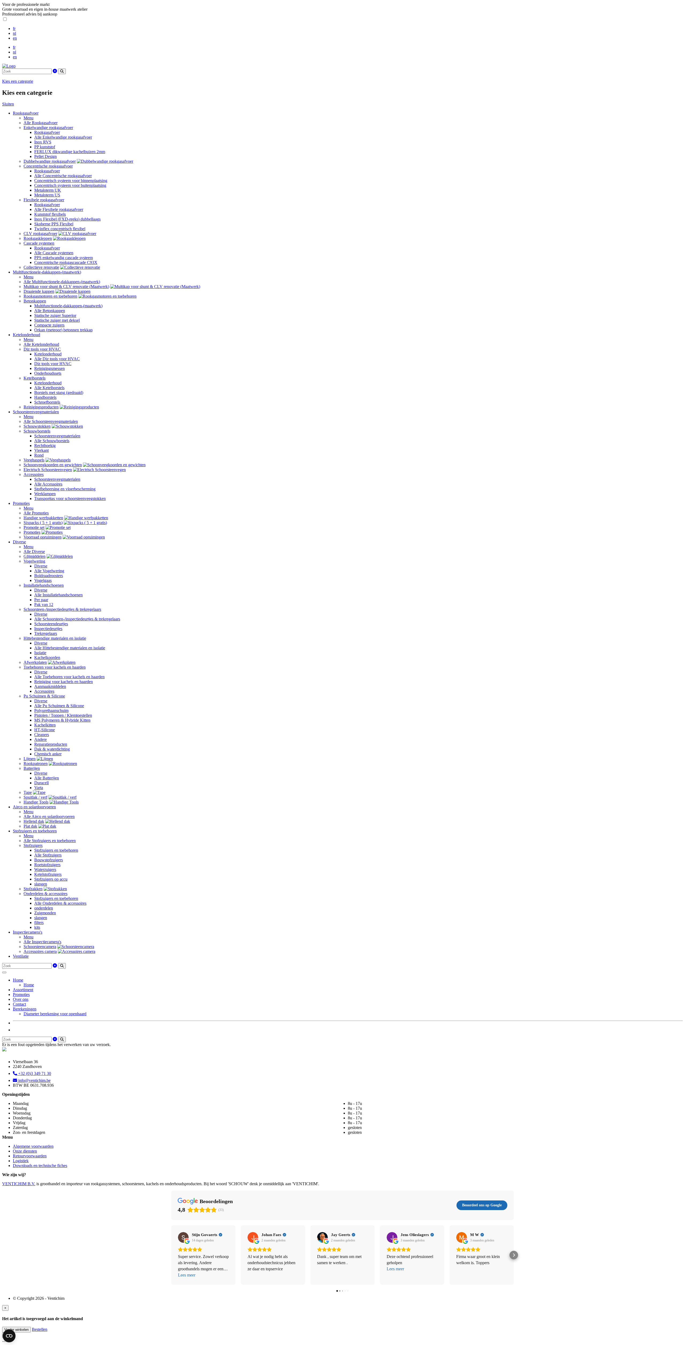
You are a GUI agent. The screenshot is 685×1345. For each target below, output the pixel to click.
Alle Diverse (34, 551)
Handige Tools (36, 802)
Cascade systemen (39, 243)
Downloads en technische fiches (40, 1165)
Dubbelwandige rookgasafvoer (50, 161)
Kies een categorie (17, 81)
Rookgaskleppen (38, 238)
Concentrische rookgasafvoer (48, 166)
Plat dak (30, 826)
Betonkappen (35, 301)
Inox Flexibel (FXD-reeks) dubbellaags (67, 219)
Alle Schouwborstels (51, 440)
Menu (28, 118)
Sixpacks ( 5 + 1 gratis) (43, 522)
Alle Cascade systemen (53, 253)
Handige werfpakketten (43, 518)
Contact (19, 1004)
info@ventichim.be (34, 1080)
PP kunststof (44, 147)
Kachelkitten (45, 725)
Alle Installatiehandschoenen (58, 595)
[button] (171, 1255)
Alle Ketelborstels (49, 387)
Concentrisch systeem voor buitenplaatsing (70, 185)
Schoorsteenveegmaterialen (36, 412)
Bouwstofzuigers (48, 860)
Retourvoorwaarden (30, 1156)
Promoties (21, 503)
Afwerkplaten (35, 662)
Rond (39, 455)
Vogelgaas (43, 580)
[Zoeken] (62, 71)
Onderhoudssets (47, 373)
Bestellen (39, 1329)
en (15, 38)
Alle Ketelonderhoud (41, 344)
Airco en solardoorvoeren (34, 807)
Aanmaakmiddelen (50, 686)
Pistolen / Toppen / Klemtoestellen (63, 715)
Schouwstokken (37, 426)
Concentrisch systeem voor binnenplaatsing (70, 180)
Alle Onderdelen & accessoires (60, 903)
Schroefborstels (47, 402)
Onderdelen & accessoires (45, 893)
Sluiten (8, 104)
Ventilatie (21, 956)
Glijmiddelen (34, 556)
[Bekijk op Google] (183, 1237)
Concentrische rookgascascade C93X (65, 262)
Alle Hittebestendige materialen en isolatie (69, 648)
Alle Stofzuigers (48, 855)
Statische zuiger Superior (55, 315)
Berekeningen (24, 1009)
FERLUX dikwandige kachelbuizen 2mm (69, 151)
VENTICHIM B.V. (18, 1183)
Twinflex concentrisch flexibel (59, 228)
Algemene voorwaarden (33, 1146)
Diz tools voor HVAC (42, 349)
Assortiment (23, 989)
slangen (40, 884)
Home (18, 980)
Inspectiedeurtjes (48, 628)
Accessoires (34, 474)
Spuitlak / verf (35, 797)
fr (14, 28)
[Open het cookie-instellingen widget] (9, 1335)
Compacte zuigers (49, 325)
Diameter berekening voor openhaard (55, 1013)
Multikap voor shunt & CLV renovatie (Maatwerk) (66, 286)
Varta (38, 787)
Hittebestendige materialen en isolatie (55, 638)
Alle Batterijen (46, 778)
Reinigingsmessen (49, 368)
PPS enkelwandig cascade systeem (63, 257)
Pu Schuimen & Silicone (44, 696)
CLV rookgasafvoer (40, 233)
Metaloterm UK (47, 190)
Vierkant (41, 450)
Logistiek (21, 1160)
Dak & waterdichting (52, 749)
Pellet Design (45, 156)
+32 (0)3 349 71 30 (34, 1073)
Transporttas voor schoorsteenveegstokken (70, 498)
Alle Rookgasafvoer (41, 122)
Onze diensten (25, 1151)
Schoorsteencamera (40, 946)
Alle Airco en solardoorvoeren (49, 816)
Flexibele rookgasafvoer (44, 200)
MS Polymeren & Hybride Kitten (62, 720)
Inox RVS (42, 142)
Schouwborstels (37, 431)
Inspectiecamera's (27, 932)
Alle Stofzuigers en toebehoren (50, 840)
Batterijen (32, 768)
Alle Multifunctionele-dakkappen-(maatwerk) (62, 281)
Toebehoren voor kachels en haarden (55, 667)
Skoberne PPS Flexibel (53, 224)
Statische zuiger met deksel (57, 320)
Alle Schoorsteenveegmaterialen (51, 421)
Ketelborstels (34, 378)
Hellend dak (34, 821)
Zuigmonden (45, 913)
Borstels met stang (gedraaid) (58, 392)
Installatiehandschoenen (44, 585)
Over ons (20, 999)
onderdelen (43, 908)
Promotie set (34, 527)
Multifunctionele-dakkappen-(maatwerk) (47, 272)
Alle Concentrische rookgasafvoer (63, 175)
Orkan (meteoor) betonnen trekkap (63, 330)
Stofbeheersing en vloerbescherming (65, 489)
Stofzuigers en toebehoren (35, 831)
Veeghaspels (34, 460)
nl (14, 33)
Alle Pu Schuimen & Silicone (59, 705)
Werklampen (45, 493)
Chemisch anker (48, 754)
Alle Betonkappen (49, 310)
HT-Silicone (44, 730)
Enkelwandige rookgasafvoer (48, 127)
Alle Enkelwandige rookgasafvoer (63, 137)
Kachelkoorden (47, 657)
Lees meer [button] (186, 1275)
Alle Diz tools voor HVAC (57, 359)
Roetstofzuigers (47, 864)
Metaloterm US (47, 195)
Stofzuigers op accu (50, 879)
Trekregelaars (45, 633)
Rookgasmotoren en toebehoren (50, 296)
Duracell (41, 783)
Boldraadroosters (48, 575)
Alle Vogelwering (49, 571)
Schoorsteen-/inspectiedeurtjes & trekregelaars (62, 609)
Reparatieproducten (50, 744)
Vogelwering (34, 561)
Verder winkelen (16, 1330)
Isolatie (40, 652)
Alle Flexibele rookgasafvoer (58, 209)
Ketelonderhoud (26, 334)
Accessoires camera (40, 951)
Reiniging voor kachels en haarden (63, 681)
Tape (28, 792)
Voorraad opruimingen (43, 537)
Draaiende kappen (39, 291)
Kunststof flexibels (50, 214)
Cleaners (41, 734)
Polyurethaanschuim (51, 710)
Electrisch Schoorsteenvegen (48, 469)
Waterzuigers (45, 869)
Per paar (41, 599)
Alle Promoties (36, 513)
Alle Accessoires (48, 484)
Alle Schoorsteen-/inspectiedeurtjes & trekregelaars (77, 619)
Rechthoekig (45, 445)
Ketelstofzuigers (48, 874)
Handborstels (45, 397)
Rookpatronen (36, 763)
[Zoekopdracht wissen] (55, 71)
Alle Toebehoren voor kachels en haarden (69, 677)
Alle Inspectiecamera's (42, 941)
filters (39, 922)
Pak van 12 (43, 604)
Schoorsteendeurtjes (51, 624)
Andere (40, 739)
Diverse (19, 542)
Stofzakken (33, 888)
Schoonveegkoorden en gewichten (53, 465)
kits (37, 927)
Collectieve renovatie (41, 267)
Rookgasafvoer (26, 113)
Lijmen (30, 758)
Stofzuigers (33, 845)
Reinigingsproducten (41, 407)
